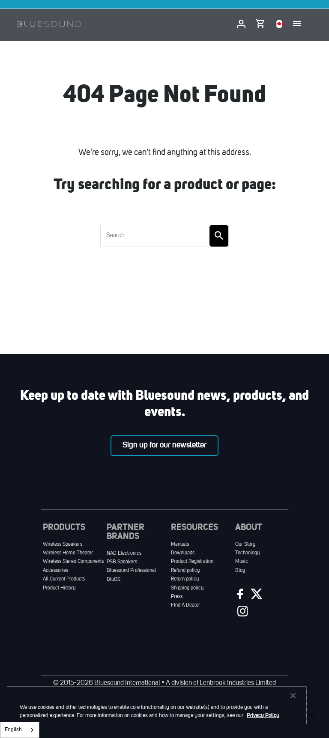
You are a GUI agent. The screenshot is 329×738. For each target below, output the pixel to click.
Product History (59, 588)
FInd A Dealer (185, 605)
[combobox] (19, 730)
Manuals (180, 544)
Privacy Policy (263, 715)
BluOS (113, 579)
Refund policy (185, 570)
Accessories (55, 570)
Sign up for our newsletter (164, 445)
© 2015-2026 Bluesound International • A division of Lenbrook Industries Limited (164, 683)
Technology (247, 553)
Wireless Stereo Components (73, 561)
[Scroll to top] (310, 715)
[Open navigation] (297, 24)
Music (241, 561)
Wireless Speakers (62, 544)
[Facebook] (239, 596)
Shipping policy (187, 588)
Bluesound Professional (131, 570)
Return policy (185, 579)
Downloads (182, 553)
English (13, 729)
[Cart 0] (259, 22)
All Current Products (64, 579)
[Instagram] (241, 613)
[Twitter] (255, 596)
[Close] (293, 695)
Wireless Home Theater (68, 553)
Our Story (245, 544)
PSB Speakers (122, 562)
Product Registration (192, 561)
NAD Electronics (124, 553)
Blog (240, 570)
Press (176, 596)
